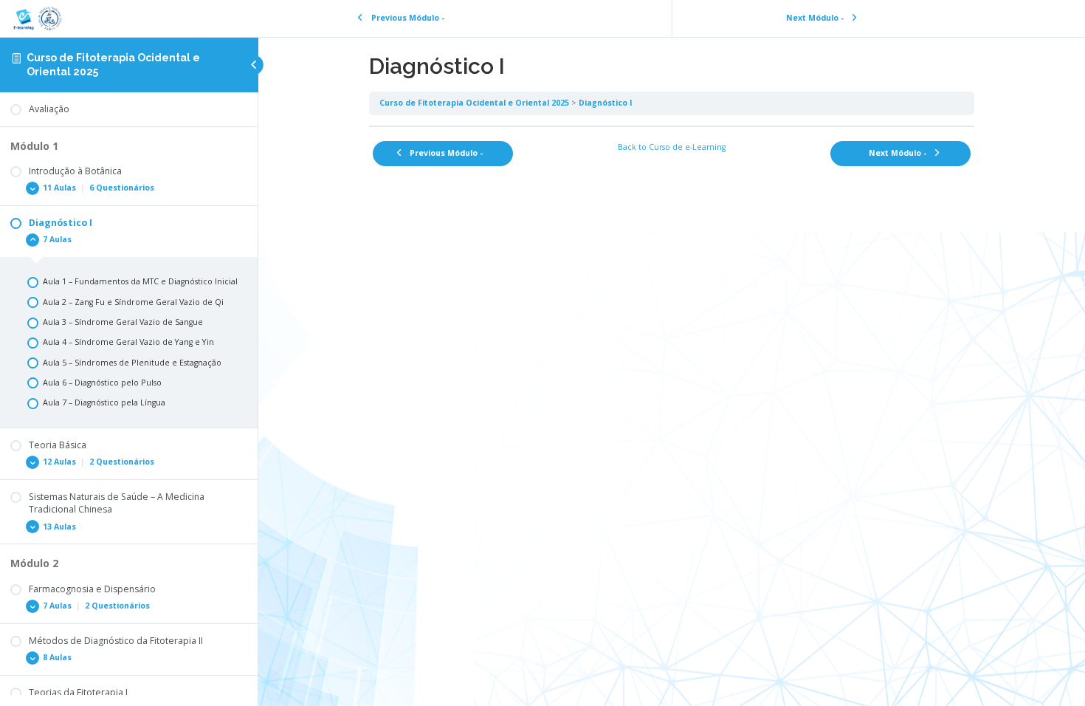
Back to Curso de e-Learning (672, 147)
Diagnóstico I (606, 102)
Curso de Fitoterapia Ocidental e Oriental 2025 (474, 102)
